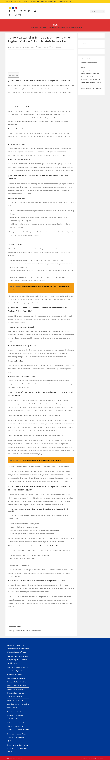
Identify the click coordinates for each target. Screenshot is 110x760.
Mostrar (16, 75)
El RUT (38, 1)
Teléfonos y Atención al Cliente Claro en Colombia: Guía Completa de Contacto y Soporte (18, 726)
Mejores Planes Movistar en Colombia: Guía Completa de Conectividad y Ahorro (16, 693)
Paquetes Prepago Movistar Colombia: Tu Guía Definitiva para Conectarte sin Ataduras (16, 682)
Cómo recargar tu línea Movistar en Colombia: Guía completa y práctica (18, 748)
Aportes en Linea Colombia (11, 1)
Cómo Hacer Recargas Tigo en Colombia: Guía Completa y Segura (17, 737)
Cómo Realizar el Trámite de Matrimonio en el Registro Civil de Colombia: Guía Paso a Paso (60, 27)
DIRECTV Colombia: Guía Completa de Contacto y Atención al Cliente (15, 715)
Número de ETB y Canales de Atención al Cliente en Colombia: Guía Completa (18, 704)
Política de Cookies (100, 758)
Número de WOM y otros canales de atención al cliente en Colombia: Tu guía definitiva (90, 65)
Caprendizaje (62, 1)
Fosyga (55, 1)
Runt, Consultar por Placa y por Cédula (27, 1)
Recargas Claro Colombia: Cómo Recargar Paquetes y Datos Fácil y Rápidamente (18, 659)
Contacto (82, 758)
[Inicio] (28, 27)
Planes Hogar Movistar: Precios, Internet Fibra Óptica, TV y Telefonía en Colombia (17, 670)
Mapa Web (68, 1)
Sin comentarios (56, 47)
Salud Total (50, 1)
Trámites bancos (43, 47)
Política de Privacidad (90, 758)
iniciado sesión (25, 631)
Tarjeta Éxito (44, 1)
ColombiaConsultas (15, 47)
